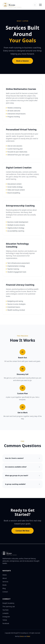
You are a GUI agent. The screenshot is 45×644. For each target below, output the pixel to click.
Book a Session (22, 61)
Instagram (6, 617)
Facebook (6, 623)
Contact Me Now (22, 531)
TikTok (5, 620)
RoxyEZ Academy (8, 603)
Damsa (22, 636)
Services (5, 582)
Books (5, 585)
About (5, 578)
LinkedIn (6, 613)
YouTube (5, 610)
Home (5, 575)
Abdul (28, 636)
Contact (5, 592)
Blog (4, 588)
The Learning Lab (9, 606)
